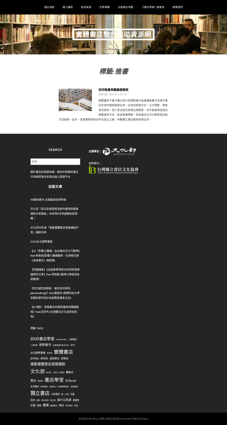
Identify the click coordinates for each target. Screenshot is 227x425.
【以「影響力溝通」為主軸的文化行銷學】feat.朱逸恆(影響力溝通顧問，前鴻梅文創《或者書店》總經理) (55, 255)
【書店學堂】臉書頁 (152, 7)
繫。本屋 (65, 394)
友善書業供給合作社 (61, 345)
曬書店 (69, 372)
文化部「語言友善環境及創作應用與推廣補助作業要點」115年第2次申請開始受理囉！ (54, 213)
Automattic (125, 418)
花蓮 (72, 394)
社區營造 (55, 394)
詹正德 (53, 400)
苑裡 (32, 400)
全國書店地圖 (125, 7)
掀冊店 (64, 358)
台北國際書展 (37, 352)
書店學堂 (54, 380)
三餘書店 (72, 339)
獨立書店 (40, 393)
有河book (70, 380)
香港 (76, 406)
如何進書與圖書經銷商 (113, 90)
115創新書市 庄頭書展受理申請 (48, 199)
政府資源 (86, 7)
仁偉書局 (34, 345)
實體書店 (63, 352)
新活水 (49, 372)
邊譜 (46, 405)
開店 (61, 405)
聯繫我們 (177, 7)
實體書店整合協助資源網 (113, 34)
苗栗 (38, 400)
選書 (39, 405)
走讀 (32, 405)
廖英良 (44, 358)
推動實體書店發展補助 (47, 364)
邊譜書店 (53, 406)
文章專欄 (104, 7)
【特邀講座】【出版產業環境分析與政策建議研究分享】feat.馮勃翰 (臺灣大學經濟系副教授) (55, 274)
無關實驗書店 (63, 387)
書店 (33, 380)
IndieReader (61, 340)
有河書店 (34, 386)
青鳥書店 (69, 406)
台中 (73, 345)
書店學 (40, 381)
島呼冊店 (34, 358)
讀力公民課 (64, 400)
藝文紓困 (45, 400)
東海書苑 (44, 387)
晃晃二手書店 (58, 372)
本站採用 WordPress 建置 (91, 418)
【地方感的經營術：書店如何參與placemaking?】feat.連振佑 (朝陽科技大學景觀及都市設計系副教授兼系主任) (55, 293)
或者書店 (54, 358)
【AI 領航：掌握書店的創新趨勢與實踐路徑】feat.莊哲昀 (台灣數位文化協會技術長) (54, 311)
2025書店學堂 (42, 339)
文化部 (37, 371)
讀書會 (76, 400)
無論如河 (53, 387)
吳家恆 (49, 353)
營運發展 (74, 387)
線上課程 (68, 7)
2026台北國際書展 (41, 241)
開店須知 (49, 7)
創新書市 (45, 345)
